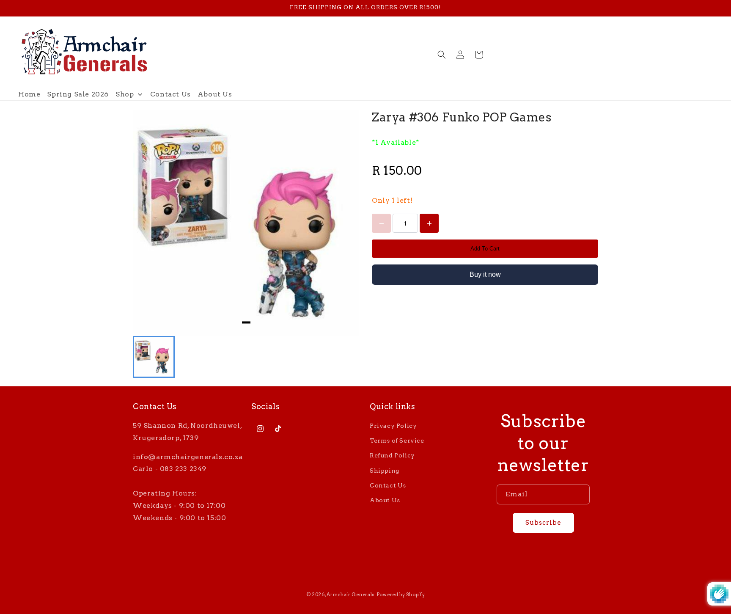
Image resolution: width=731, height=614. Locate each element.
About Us (385, 500)
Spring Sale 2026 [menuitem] (78, 94)
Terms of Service (397, 440)
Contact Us (388, 485)
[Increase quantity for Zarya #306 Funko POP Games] (429, 223)
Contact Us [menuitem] (170, 94)
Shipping (384, 470)
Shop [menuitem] (124, 94)
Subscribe (543, 522)
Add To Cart (485, 248)
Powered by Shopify (400, 594)
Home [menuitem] (29, 94)
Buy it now (485, 274)
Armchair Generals (351, 594)
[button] (441, 54)
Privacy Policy (393, 425)
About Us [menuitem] (215, 94)
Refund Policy (392, 455)
